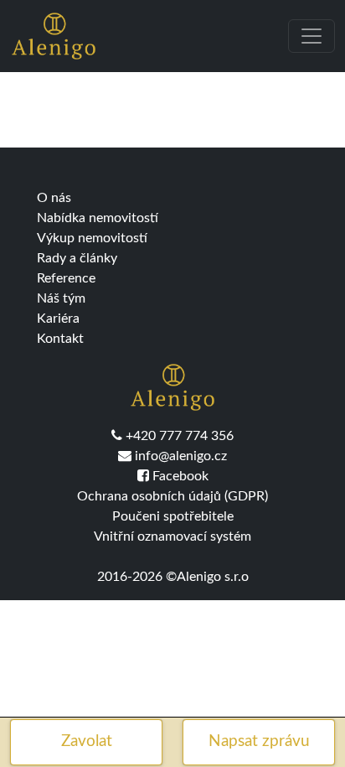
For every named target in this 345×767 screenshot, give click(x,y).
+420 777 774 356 (178, 436)
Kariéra (58, 318)
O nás (54, 198)
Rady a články (77, 258)
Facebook (179, 476)
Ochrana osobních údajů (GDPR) (172, 496)
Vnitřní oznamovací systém (172, 536)
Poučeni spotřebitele (173, 516)
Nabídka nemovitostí (97, 218)
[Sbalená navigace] (311, 36)
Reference (66, 278)
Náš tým (61, 298)
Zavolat (86, 741)
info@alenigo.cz (179, 456)
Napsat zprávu (259, 741)
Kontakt (60, 338)
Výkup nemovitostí (92, 238)
